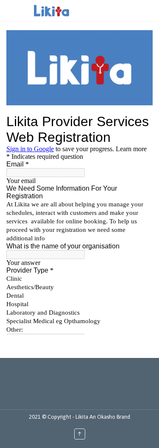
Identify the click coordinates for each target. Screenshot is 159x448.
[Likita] (51, 10)
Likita (82, 417)
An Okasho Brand (109, 417)
